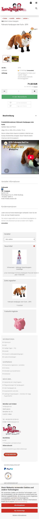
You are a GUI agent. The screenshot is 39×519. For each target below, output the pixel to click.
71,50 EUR (19, 305)
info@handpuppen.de (13, 422)
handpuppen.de (7, 406)
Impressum (7, 342)
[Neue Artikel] (34, 246)
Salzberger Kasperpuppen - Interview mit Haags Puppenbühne (17, 395)
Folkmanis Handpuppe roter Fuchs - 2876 (19, 302)
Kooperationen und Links (11, 391)
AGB (5, 345)
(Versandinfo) (30, 70)
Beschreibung (8, 116)
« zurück (11, 18)
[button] (4, 91)
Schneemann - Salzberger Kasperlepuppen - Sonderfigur (19, 268)
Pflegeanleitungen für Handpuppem (14, 385)
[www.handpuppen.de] (13, 8)
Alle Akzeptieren (19, 505)
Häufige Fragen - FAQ (10, 348)
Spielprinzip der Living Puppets (12, 382)
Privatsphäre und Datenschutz (12, 443)
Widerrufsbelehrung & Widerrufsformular (15, 449)
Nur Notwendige (19, 510)
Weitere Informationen (19, 515)
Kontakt (6, 351)
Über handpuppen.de (10, 388)
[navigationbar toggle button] (36, 3)
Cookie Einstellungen (10, 357)
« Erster (4, 18)
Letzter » (26, 18)
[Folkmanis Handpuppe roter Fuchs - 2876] (19, 41)
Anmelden (4, 223)
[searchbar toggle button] (36, 8)
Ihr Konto (6, 368)
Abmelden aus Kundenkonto (12, 371)
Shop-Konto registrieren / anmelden (14, 365)
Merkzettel (7, 374)
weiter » (18, 18)
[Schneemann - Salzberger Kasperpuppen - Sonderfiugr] (19, 257)
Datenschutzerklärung (21, 501)
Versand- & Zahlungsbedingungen (13, 354)
